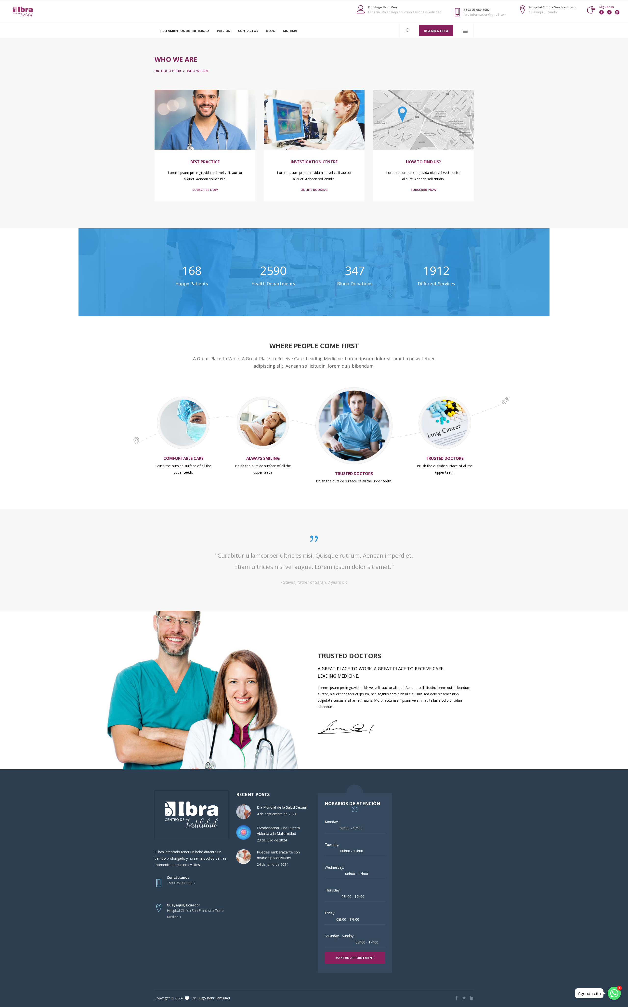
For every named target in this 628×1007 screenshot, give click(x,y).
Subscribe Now (205, 189)
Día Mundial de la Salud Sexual (282, 807)
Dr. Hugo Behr (168, 70)
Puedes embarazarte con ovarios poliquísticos (278, 855)
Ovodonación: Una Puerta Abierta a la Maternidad (278, 830)
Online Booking (314, 189)
